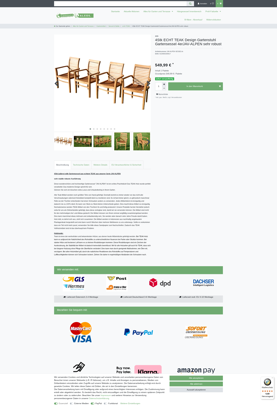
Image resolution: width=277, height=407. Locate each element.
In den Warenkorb (195, 86)
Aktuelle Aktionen (131, 11)
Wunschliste (163, 94)
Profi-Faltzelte (212, 11)
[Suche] (190, 3)
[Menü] (272, 378)
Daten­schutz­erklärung (99, 398)
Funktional (113, 403)
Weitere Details (100, 165)
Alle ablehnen (196, 384)
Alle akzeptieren (196, 378)
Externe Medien (81, 403)
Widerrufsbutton (213, 19)
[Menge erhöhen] (164, 84)
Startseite (115, 11)
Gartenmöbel (101, 26)
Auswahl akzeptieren (196, 390)
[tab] (62, 165)
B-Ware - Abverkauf (193, 19)
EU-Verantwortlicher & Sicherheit (126, 165)
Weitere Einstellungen (130, 403)
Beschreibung (62, 165)
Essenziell (63, 403)
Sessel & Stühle (113, 26)
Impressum (106, 395)
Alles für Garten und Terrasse (157, 11)
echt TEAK (126, 26)
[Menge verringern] (164, 88)
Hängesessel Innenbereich (189, 11)
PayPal (98, 403)
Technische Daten (81, 165)
